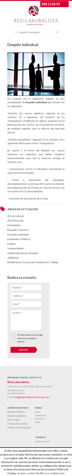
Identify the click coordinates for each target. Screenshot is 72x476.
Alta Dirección (15, 220)
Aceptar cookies (26, 473)
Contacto (39, 418)
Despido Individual (18, 234)
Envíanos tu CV (42, 441)
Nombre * (18, 287)
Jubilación (13, 257)
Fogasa (11, 243)
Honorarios (41, 415)
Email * (16, 304)
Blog (37, 422)
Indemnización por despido (22, 253)
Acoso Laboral (15, 215)
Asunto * (17, 312)
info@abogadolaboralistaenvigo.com (32, 397)
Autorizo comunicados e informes (27, 340)
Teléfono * (18, 295)
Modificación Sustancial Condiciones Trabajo (33, 262)
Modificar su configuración (50, 473)
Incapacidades (15, 248)
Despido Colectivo (18, 229)
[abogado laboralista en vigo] (36, 24)
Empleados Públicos (18, 239)
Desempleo (13, 225)
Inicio (37, 412)
